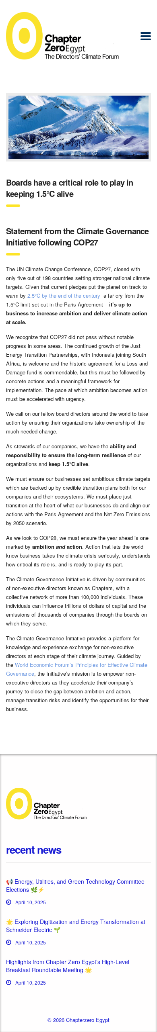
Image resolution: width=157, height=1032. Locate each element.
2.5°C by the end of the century (63, 295)
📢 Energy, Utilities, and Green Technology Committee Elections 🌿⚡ (75, 885)
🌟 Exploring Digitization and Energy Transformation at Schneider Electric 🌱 (75, 926)
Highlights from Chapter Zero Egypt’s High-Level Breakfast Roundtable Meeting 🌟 (67, 966)
